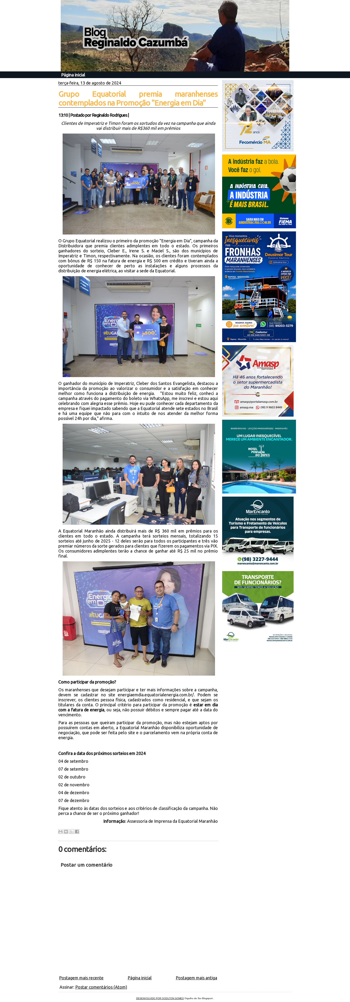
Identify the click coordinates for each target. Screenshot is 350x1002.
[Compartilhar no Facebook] (77, 831)
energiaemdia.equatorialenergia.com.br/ (156, 694)
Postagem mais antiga (196, 977)
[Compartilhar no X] (71, 831)
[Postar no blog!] (66, 831)
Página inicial (73, 74)
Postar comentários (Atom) (101, 987)
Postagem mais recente (81, 977)
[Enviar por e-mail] (60, 831)
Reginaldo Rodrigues (109, 115)
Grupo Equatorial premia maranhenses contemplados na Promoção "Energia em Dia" (138, 98)
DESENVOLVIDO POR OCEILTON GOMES (160, 998)
